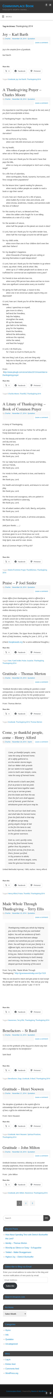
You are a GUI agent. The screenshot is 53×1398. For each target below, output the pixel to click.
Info (6, 1335)
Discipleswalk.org (15, 642)
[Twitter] (50, 5)
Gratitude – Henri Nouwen (23, 1088)
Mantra (34, 1391)
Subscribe (10, 1286)
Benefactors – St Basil (20, 1030)
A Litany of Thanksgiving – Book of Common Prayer (24, 406)
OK (45, 1218)
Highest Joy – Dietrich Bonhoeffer (19, 1257)
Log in (7, 1359)
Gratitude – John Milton (21, 1147)
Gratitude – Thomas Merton (24, 673)
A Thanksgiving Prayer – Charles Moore (22, 92)
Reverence (29, 1193)
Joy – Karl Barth (15, 34)
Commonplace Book (18, 6)
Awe (9, 661)
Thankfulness (31, 570)
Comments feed (12, 1369)
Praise (24, 661)
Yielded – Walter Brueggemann (18, 1252)
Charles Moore (13, 394)
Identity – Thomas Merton (16, 1243)
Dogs (20, 1079)
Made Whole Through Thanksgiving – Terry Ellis (23, 906)
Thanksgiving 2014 (34, 79)
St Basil (32, 1079)
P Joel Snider (16, 661)
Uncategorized (11, 1344)
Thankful (23, 394)
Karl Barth (22, 79)
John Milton (20, 1193)
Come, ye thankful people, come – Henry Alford (23, 735)
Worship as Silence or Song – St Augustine (23, 1248)
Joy (17, 79)
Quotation (31, 39)
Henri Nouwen (21, 1134)
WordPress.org (11, 1373)
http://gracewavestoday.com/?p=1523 (30, 973)
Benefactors (12, 1079)
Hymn (30, 742)
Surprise (30, 661)
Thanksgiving (39, 661)
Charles (8, 39)
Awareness (12, 1020)
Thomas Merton (36, 722)
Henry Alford (12, 893)
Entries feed (10, 1364)
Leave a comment (41, 42)
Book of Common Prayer (17, 570)
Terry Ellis (20, 1020)
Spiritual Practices (34, 1134)
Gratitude (11, 79)
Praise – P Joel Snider (19, 582)
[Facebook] (46, 5)
